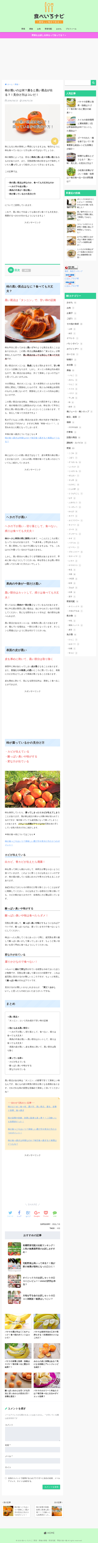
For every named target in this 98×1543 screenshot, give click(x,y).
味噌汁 (71, 359)
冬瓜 (72, 570)
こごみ (73, 453)
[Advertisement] (49, 59)
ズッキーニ (74, 534)
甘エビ (73, 653)
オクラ (73, 516)
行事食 (71, 432)
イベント (72, 338)
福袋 (70, 422)
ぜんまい (73, 475)
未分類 (71, 365)
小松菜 (73, 579)
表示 (26, 270)
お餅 (72, 329)
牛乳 (72, 621)
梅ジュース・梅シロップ (79, 411)
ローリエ (72, 354)
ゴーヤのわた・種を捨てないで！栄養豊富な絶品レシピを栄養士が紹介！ (80, 143)
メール (9, 1456)
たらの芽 (74, 489)
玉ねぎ (73, 588)
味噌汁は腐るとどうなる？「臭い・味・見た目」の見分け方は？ (80, 159)
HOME (50, 1532)
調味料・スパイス (76, 443)
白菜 (72, 592)
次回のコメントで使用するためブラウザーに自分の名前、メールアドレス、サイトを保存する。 (34, 1479)
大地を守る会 (75, 611)
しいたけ (74, 467)
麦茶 (72, 630)
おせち (59, 29)
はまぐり (74, 644)
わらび (73, 511)
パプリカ (73, 543)
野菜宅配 (48, 29)
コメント (9, 1425)
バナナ (73, 393)
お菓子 (71, 313)
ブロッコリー (75, 552)
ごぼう (71, 318)
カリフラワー (75, 520)
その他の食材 (74, 324)
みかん (73, 380)
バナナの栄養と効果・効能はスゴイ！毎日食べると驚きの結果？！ (80, 107)
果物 (31, 29)
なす (72, 498)
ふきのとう (74, 502)
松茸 (72, 583)
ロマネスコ (74, 565)
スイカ (73, 389)
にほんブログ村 (72, 278)
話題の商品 (73, 437)
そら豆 (73, 480)
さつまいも (74, 462)
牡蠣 (72, 648)
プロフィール (71, 29)
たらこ (72, 639)
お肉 (39, 29)
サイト (8, 1467)
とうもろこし (75, 493)
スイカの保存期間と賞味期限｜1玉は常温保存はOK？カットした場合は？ (80, 125)
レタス (73, 561)
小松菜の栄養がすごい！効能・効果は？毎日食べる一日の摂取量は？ (80, 175)
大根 (72, 574)
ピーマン (73, 547)
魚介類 (71, 634)
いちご (72, 375)
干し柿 (73, 398)
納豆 (72, 333)
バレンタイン (74, 343)
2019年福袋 (75, 427)
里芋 (72, 597)
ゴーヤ (73, 529)
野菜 (23, 29)
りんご (73, 384)
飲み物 (71, 616)
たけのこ (74, 484)
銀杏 (72, 407)
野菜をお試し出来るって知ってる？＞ (49, 35)
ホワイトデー (74, 349)
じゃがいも (74, 471)
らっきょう (74, 507)
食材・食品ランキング (74, 271)
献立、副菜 (73, 417)
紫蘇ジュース (75, 625)
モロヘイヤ (74, 556)
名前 (8, 1445)
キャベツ (74, 525)
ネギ (72, 538)
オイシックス (75, 606)
